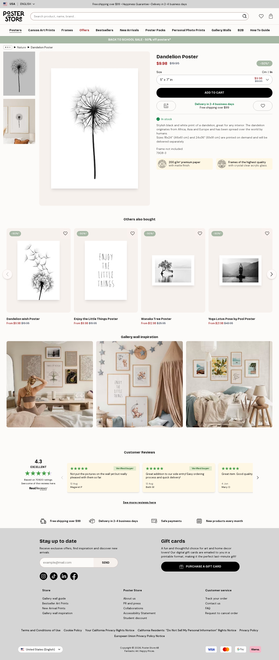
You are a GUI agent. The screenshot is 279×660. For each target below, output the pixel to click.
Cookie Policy (73, 630)
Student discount (135, 618)
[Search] (245, 16)
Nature (21, 47)
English (25, 4)
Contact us (212, 603)
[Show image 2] (19, 121)
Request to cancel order (221, 613)
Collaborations (133, 608)
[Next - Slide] (272, 274)
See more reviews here (139, 502)
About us (129, 598)
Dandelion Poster (42, 47)
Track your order (216, 598)
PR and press (132, 603)
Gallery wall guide (54, 598)
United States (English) (40, 649)
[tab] (261, 16)
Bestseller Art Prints (55, 603)
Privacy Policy (249, 630)
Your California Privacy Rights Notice (109, 630)
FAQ (207, 608)
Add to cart (214, 92)
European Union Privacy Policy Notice (139, 636)
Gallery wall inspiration (57, 613)
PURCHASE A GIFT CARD (203, 566)
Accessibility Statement (139, 613)
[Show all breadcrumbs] (7, 47)
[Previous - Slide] (7, 274)
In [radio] (271, 72)
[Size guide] (166, 106)
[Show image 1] (19, 74)
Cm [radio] (264, 72)
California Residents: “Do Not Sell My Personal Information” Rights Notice (187, 630)
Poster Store (148, 647)
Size (159, 72)
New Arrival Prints (53, 608)
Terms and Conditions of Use (40, 630)
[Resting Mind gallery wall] (50, 384)
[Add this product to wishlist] (262, 106)
